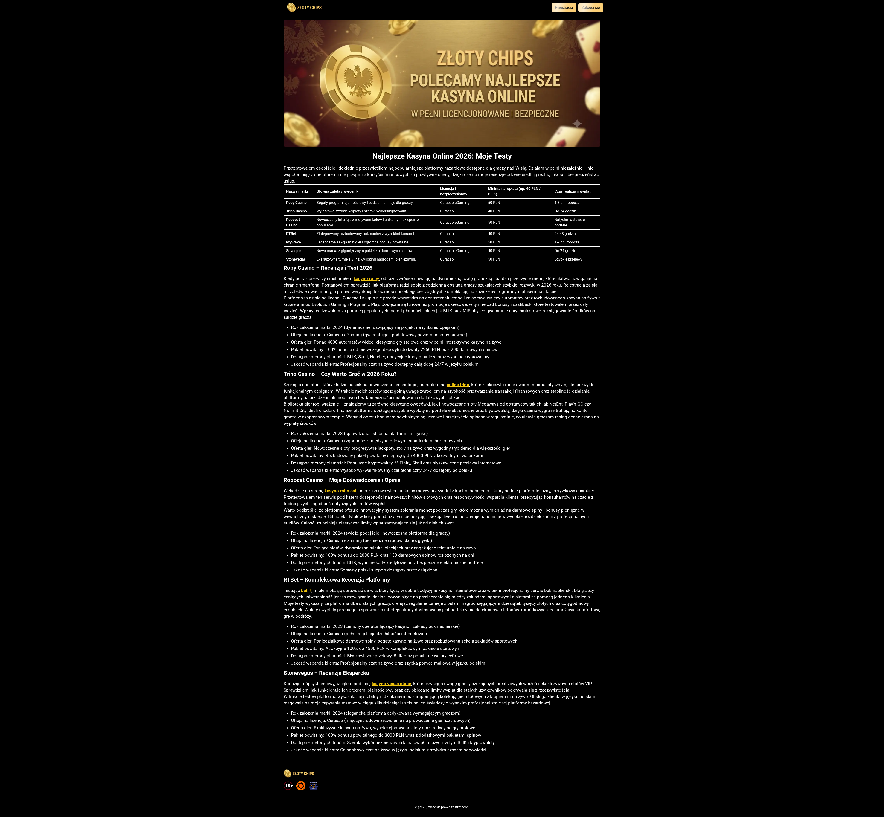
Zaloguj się (591, 7)
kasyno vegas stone (391, 683)
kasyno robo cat (340, 490)
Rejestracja (564, 7)
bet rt (306, 590)
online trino (458, 384)
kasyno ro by (366, 278)
